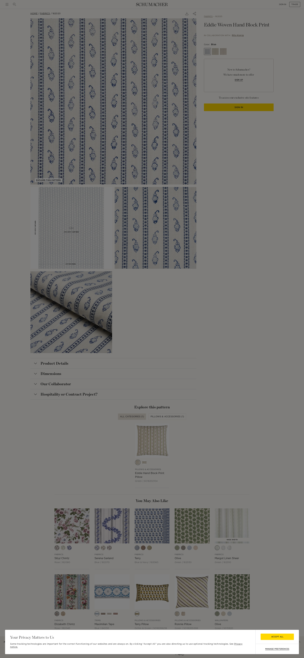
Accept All (277, 636)
